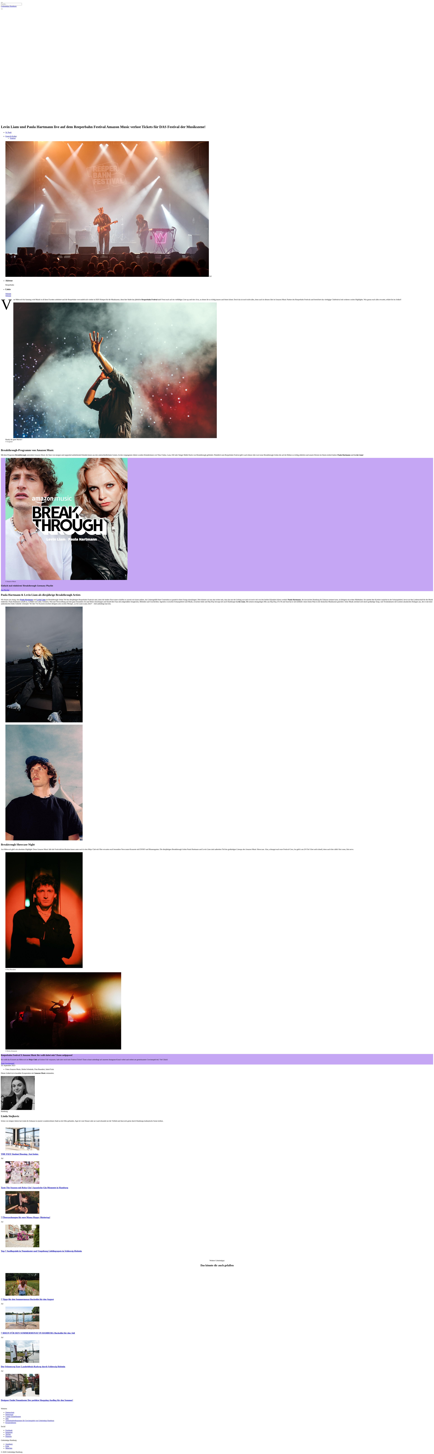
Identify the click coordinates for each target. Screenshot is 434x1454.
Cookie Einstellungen (13, 1416)
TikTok (8, 1434)
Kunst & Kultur (11, 136)
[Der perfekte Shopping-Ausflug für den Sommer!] (217, 1385)
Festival (12, 138)
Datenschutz (9, 1412)
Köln (7, 1446)
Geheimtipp (9, 6)
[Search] (2, 2)
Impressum (9, 1414)
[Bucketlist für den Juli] (217, 1318)
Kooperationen (10, 1423)
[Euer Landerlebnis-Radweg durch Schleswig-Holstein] (217, 1351)
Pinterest (8, 1436)
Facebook (8, 1430)
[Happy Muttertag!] (217, 1202)
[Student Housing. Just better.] (217, 1139)
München (8, 1448)
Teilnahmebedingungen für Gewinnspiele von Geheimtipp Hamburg (29, 1421)
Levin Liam (41, 600)
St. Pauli (8, 132)
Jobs (7, 1419)
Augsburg (9, 1444)
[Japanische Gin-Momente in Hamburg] (217, 1172)
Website (8, 294)
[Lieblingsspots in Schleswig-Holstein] (217, 1236)
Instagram (8, 1432)
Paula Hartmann (26, 600)
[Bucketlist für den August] (217, 1284)
